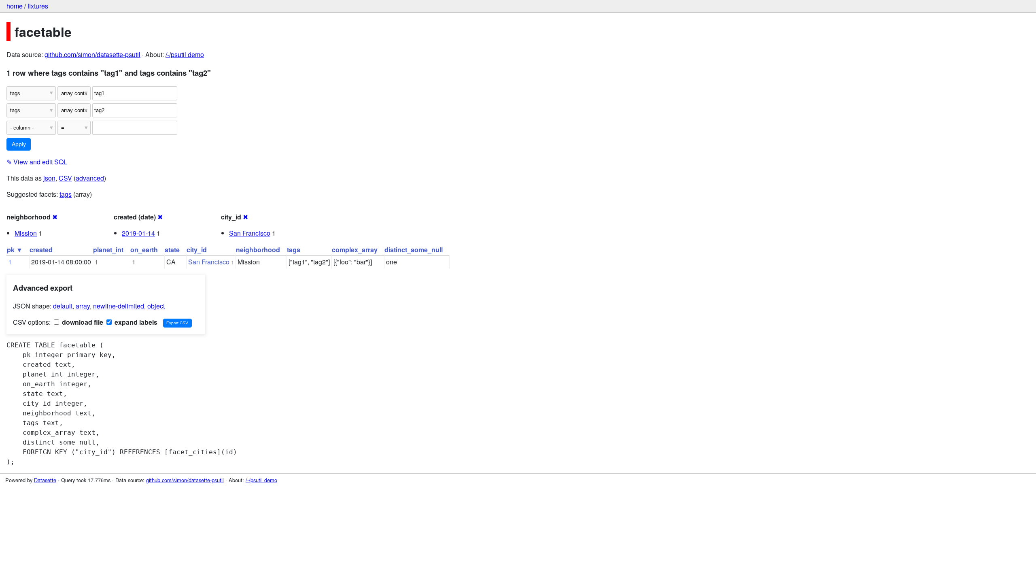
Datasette (45, 480)
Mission (26, 233)
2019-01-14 (138, 233)
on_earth (144, 249)
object (156, 306)
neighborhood (258, 249)
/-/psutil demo (185, 54)
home (14, 6)
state (172, 249)
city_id (197, 249)
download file (81, 322)
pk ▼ (15, 249)
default (62, 306)
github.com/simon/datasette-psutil (92, 54)
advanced (90, 178)
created (41, 249)
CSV (65, 178)
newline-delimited (118, 306)
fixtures (38, 6)
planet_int (108, 249)
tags (65, 194)
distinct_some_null (413, 249)
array (83, 306)
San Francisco (249, 233)
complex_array (355, 249)
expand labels (135, 322)
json (49, 178)
